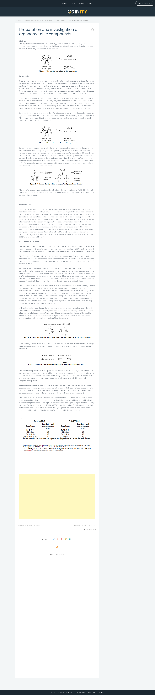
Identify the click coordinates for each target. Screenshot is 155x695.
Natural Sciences (27, 20)
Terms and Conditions (82, 692)
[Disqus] (56, 589)
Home (64, 3)
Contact (90, 3)
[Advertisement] (57, 496)
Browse (72, 3)
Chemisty (38, 20)
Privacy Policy (98, 692)
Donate (81, 3)
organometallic (91, 529)
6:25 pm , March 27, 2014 (83, 525)
